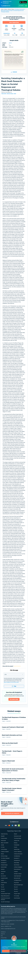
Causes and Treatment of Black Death (13, 727)
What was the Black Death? (10, 743)
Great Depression (17, 875)
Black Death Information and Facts (12, 735)
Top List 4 (16, 889)
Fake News (3, 871)
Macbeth (3, 836)
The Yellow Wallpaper (5, 858)
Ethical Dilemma (17, 869)
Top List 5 (3, 891)
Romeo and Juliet (17, 836)
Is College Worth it (17, 880)
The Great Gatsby (17, 838)
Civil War (2, 847)
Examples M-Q (17, 860)
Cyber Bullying (4, 882)
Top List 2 (16, 887)
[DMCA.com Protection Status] (19, 825)
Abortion (2, 869)
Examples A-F (16, 858)
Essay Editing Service (5, 895)
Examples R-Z (3, 862)
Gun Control (3, 875)
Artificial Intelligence (18, 867)
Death (15, 93)
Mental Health (4, 867)
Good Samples (17, 898)
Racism (15, 833)
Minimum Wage (4, 856)
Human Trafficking (17, 851)
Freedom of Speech (5, 851)
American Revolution (18, 853)
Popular (2, 884)
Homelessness (17, 856)
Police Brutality (4, 838)
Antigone (16, 871)
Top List (2, 887)
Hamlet (2, 844)
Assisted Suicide (4, 878)
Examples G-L (3, 860)
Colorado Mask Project (5, 893)
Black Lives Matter (4, 842)
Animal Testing (4, 849)
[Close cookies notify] (27, 950)
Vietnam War (16, 840)
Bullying (15, 842)
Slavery (2, 853)
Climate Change (4, 864)
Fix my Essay (16, 895)
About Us (3, 933)
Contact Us (3, 931)
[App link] (23, 2)
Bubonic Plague (11, 9)
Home (2, 9)
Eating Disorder (17, 878)
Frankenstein (16, 844)
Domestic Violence (17, 873)
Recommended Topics (18, 884)
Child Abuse (3, 840)
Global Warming (4, 833)
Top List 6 (16, 891)
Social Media (16, 862)
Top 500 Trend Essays (5, 901)
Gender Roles (16, 849)
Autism (2, 880)
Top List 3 (3, 889)
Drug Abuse (16, 882)
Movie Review (16, 864)
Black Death (4, 93)
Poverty (15, 847)
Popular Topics (17, 893)
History (5, 9)
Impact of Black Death (8, 761)
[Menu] (26, 6)
